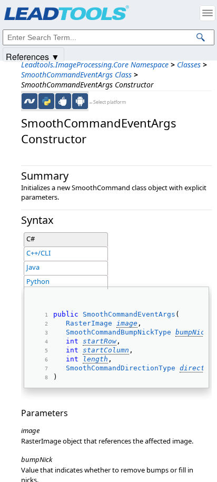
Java (33, 267)
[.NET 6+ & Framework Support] (29, 101)
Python (38, 281)
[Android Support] (80, 101)
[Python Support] (46, 101)
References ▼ (33, 56)
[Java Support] (63, 101)
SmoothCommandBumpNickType (118, 332)
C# (30, 238)
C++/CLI (38, 253)
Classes (189, 65)
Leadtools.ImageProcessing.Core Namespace (95, 65)
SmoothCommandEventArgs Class (76, 75)
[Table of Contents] (207, 13)
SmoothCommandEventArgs (129, 314)
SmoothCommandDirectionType (120, 368)
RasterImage (89, 323)
